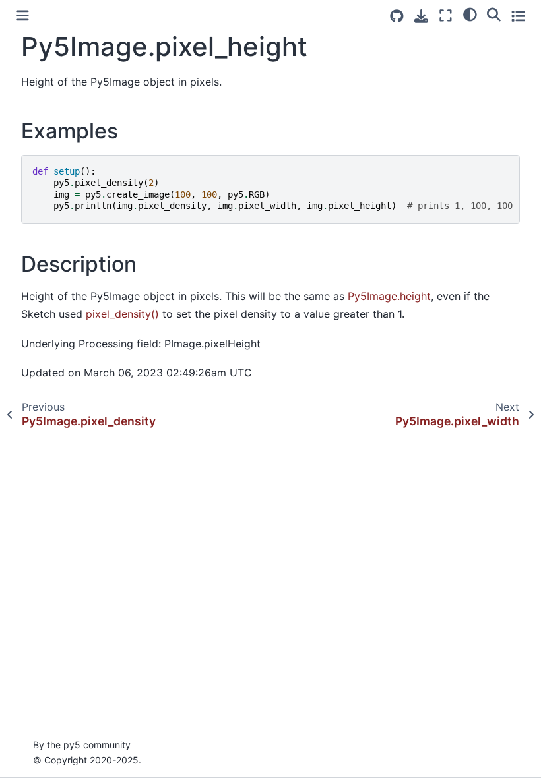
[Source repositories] (397, 16)
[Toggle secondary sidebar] (518, 15)
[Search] (494, 14)
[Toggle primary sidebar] (23, 15)
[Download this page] (421, 16)
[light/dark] (470, 14)
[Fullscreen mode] (445, 15)
